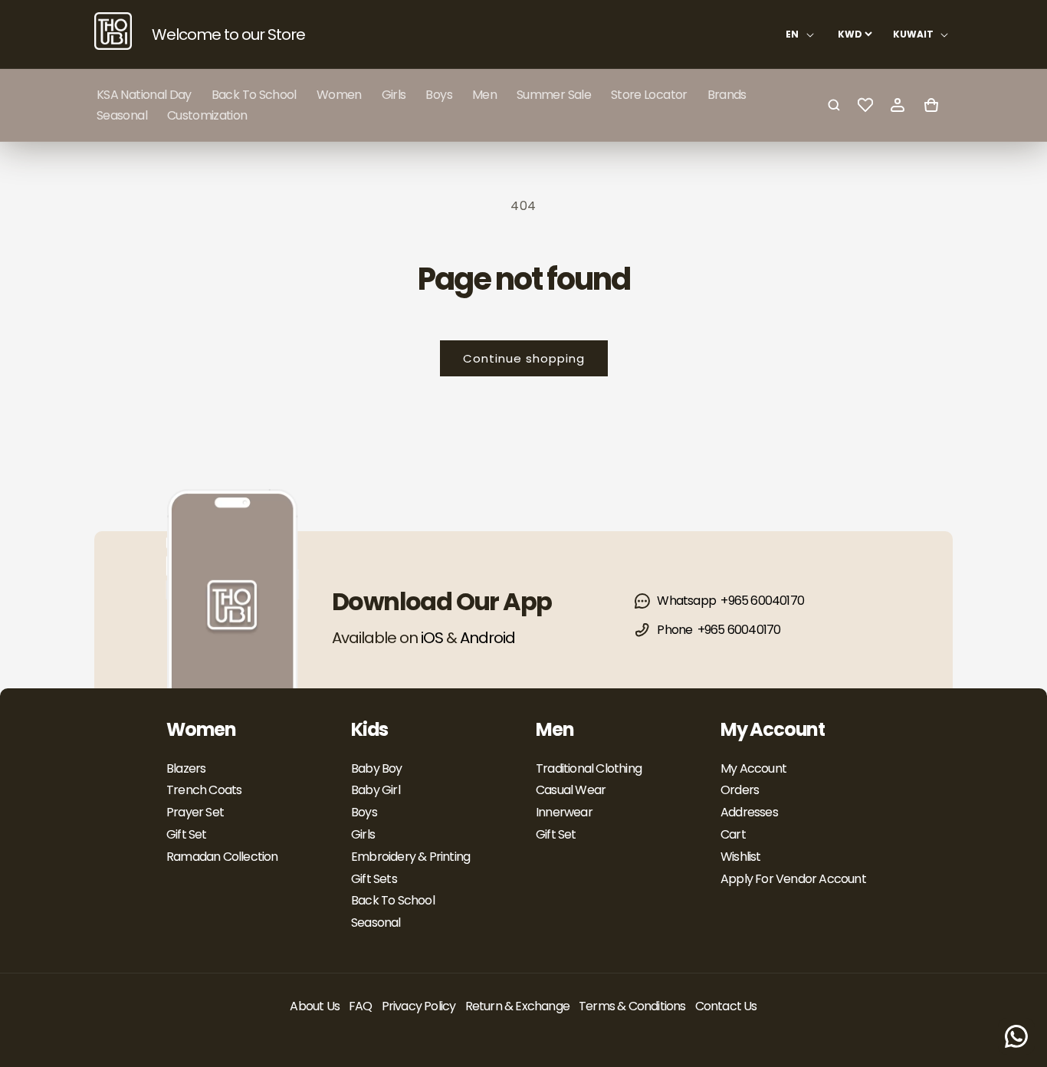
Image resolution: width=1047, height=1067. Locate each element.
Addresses (749, 812)
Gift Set (186, 834)
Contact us (726, 1006)
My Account (753, 768)
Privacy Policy (419, 1006)
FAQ (361, 1006)
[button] (339, 94)
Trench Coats (203, 790)
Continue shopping (524, 358)
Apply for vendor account (793, 879)
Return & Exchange (517, 1006)
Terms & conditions (632, 1006)
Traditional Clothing (589, 768)
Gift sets (374, 879)
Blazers (185, 768)
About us (315, 1006)
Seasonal (376, 922)
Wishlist (740, 856)
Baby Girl (375, 790)
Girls (363, 834)
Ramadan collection (222, 856)
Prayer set (195, 812)
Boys (364, 812)
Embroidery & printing (410, 856)
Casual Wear (571, 790)
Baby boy (376, 768)
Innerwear (564, 812)
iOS (432, 637)
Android (487, 637)
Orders (739, 790)
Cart (733, 834)
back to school (393, 900)
